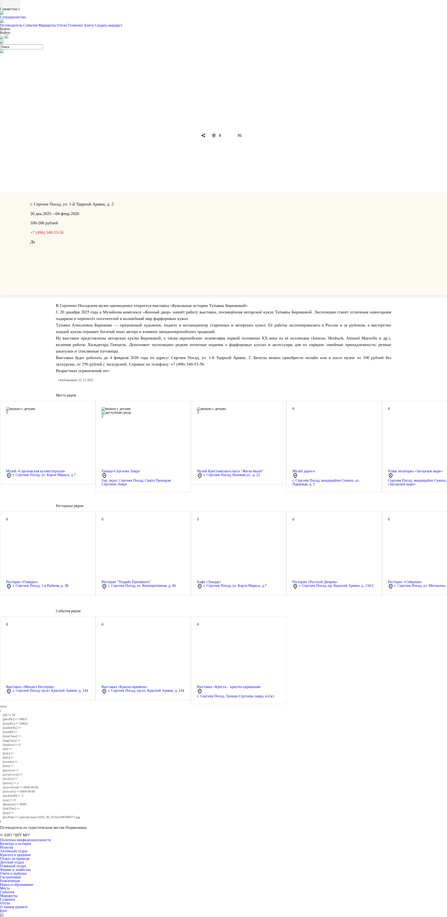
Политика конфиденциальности (25, 840)
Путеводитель (11, 25)
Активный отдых (14, 851)
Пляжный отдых (13, 866)
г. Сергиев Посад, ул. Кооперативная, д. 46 (142, 586)
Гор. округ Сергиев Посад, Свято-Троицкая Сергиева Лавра (136, 482)
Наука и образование (16, 885)
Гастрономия (10, 877)
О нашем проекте (14, 907)
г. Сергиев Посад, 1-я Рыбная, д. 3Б (40, 586)
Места (5, 888)
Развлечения (10, 881)
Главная (214, 102)
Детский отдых (12, 862)
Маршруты (47, 25)
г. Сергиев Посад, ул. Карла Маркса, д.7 (44, 475)
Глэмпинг (75, 25)
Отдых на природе (15, 858)
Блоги (89, 25)
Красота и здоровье (15, 855)
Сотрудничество (13, 17)
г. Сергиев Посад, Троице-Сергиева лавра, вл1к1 (235, 696)
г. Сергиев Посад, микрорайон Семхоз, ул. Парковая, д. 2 (325, 482)
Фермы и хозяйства (15, 870)
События (30, 25)
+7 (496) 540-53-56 (47, 232)
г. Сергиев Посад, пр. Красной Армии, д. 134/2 (336, 586)
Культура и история (15, 844)
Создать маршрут (108, 25)
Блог (3, 911)
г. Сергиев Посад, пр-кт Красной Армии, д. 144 (50, 690)
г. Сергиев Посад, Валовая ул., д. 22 (231, 475)
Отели (62, 25)
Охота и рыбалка (13, 873)
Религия (6, 847)
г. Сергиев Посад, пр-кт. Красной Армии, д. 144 (146, 690)
